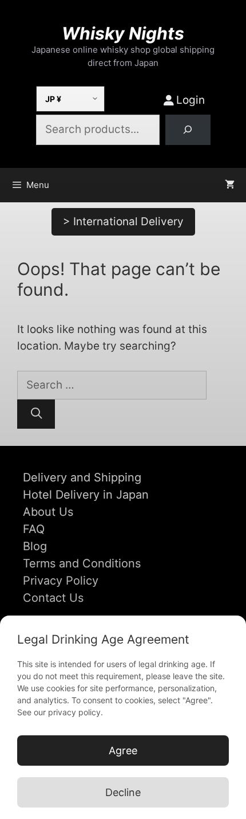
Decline (123, 792)
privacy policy (74, 712)
